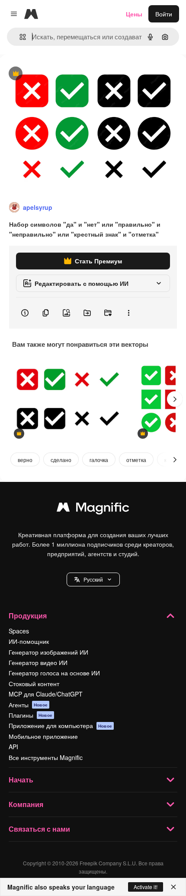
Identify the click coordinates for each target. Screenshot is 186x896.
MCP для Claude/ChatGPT (46, 694)
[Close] (173, 887)
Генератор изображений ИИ (48, 652)
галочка (99, 459)
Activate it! (145, 886)
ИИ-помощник (29, 641)
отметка (136, 459)
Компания (26, 804)
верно (25, 459)
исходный (58, 74)
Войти (163, 13)
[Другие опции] (128, 313)
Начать (21, 780)
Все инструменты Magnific (46, 757)
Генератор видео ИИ (38, 662)
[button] (93, 579)
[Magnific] (93, 509)
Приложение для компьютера (60, 725)
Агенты (28, 704)
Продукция (28, 616)
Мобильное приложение (43, 736)
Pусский (93, 579)
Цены (134, 13)
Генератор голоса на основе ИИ (54, 672)
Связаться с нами (39, 829)
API (13, 746)
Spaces (19, 631)
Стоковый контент (34, 683)
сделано (61, 459)
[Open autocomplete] (19, 37)
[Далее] (175, 399)
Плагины (30, 715)
